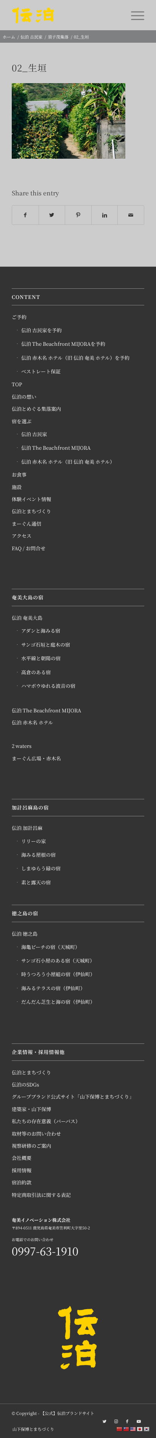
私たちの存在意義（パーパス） (46, 1121)
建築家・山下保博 (31, 1109)
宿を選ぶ (21, 421)
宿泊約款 (21, 1182)
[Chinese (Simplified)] (119, 1428)
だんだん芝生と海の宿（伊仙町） (58, 1001)
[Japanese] (140, 1428)
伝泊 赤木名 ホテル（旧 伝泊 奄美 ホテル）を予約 (75, 357)
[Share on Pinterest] (78, 215)
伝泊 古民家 (34, 434)
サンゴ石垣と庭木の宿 (45, 644)
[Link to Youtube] (138, 1421)
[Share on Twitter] (52, 215)
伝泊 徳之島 (24, 933)
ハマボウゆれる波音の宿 (48, 685)
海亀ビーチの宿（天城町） (50, 946)
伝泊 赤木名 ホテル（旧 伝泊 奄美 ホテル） (68, 461)
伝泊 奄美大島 (27, 617)
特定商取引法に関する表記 (41, 1194)
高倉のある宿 (36, 672)
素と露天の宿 (36, 882)
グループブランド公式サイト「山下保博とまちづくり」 (73, 1096)
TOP (17, 384)
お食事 (19, 474)
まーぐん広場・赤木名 (36, 758)
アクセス (21, 535)
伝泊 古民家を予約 (41, 330)
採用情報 (21, 1170)
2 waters (21, 745)
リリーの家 (33, 841)
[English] (133, 1428)
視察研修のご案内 (31, 1145)
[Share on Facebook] (25, 215)
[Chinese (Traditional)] (126, 1428)
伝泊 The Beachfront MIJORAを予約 (63, 343)
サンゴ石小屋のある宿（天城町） (58, 960)
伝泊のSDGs (25, 1084)
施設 (17, 487)
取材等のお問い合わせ (36, 1133)
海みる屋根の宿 (38, 854)
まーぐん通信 (26, 523)
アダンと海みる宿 (40, 630)
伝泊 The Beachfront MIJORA (55, 447)
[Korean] (147, 1428)
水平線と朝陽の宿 (41, 658)
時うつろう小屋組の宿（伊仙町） (58, 974)
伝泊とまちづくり (31, 511)
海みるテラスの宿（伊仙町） (53, 988)
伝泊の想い (24, 396)
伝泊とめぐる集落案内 (36, 408)
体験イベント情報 (31, 499)
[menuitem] (31, 1429)
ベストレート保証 (41, 371)
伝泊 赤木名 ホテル (32, 722)
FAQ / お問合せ (28, 548)
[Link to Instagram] (116, 1421)
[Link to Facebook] (127, 1421)
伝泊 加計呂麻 (27, 827)
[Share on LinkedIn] (105, 215)
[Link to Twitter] (104, 1421)
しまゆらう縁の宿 (41, 868)
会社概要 (21, 1157)
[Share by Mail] (131, 215)
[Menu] (133, 15)
